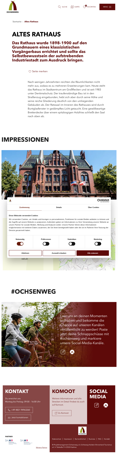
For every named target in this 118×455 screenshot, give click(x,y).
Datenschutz (56, 439)
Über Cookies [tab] (93, 207)
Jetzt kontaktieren (19, 418)
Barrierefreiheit (80, 439)
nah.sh (25, 259)
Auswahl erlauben (59, 253)
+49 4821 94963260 (20, 410)
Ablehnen (25, 253)
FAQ (99, 439)
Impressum (68, 439)
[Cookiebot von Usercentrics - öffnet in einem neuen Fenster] (99, 200)
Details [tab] (59, 207)
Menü (105, 7)
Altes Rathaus (31, 22)
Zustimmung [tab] (24, 207)
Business (92, 439)
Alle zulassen (92, 253)
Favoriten (91, 7)
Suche (64, 7)
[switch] (46, 244)
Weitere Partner (41, 447)
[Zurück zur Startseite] (13, 7)
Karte (77, 7)
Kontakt (107, 439)
